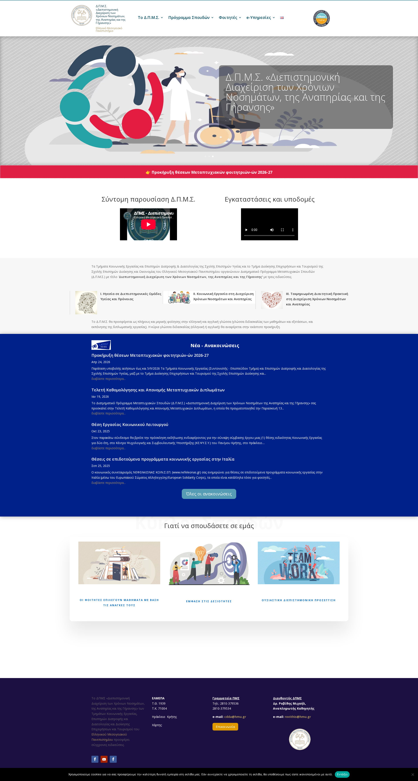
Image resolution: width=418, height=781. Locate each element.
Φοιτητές (228, 18)
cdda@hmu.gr (234, 717)
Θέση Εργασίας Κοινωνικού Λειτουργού (129, 424)
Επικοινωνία (225, 726)
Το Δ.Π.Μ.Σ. (148, 18)
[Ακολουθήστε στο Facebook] (94, 759)
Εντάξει (342, 774)
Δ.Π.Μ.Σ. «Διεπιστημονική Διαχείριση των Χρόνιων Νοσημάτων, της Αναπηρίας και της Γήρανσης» (111, 14)
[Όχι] (412, 774)
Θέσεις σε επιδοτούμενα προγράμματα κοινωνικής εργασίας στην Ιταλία (162, 459)
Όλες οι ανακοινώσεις (209, 494)
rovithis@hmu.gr (298, 717)
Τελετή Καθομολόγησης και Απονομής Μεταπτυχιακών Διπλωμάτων (158, 389)
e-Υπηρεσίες (258, 18)
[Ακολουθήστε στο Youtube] (104, 759)
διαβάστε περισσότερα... (108, 379)
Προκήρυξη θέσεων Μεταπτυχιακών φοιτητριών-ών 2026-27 (150, 355)
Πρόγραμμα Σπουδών (189, 18)
